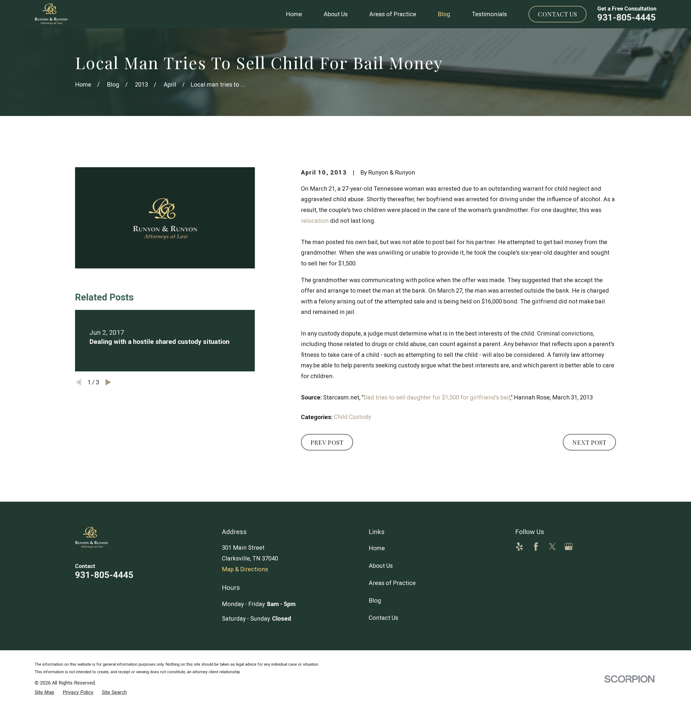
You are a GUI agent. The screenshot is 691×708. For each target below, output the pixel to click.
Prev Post (327, 442)
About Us (381, 565)
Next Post (589, 442)
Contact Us (557, 14)
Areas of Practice (392, 583)
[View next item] (108, 382)
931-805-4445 (626, 17)
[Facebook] (536, 546)
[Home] (51, 14)
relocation (315, 220)
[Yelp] (519, 546)
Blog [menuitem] (444, 14)
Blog (375, 600)
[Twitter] (552, 546)
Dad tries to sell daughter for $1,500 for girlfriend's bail (437, 397)
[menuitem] (44, 692)
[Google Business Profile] (568, 546)
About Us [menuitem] (336, 14)
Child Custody (352, 416)
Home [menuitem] (294, 14)
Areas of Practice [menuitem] (392, 14)
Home (377, 548)
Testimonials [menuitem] (489, 14)
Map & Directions (245, 569)
